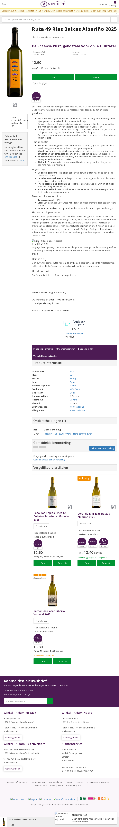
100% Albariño (77, 406)
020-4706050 (10, 157)
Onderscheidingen (65, 348)
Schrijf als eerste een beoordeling (48, 37)
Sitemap (79, 782)
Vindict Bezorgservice (72, 753)
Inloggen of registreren (17, 782)
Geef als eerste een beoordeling (49, 459)
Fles (53, 77)
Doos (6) (96, 77)
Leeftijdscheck (40, 785)
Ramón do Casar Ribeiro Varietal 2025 (49, 612)
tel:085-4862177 (11, 758)
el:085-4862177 (70, 727)
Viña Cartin (75, 389)
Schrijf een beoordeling (102, 448)
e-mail (22, 160)
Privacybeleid (68, 760)
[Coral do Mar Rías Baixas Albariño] (96, 492)
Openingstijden (12, 737)
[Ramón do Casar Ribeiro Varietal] (52, 590)
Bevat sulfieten (77, 410)
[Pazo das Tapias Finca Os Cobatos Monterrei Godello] (52, 492)
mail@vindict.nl (11, 731)
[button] (36, 96)
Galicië (73, 385)
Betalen (65, 756)
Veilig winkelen (55, 782)
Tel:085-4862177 (12, 727)
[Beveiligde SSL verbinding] (92, 798)
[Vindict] (52, 4)
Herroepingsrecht (74, 785)
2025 (72, 392)
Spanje (73, 382)
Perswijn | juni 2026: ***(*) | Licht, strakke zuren (68, 433)
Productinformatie (43, 348)
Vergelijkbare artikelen (45, 356)
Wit (71, 375)
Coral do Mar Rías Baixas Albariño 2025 (93, 515)
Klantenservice (69, 749)
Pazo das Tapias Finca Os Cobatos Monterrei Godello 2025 (51, 516)
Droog (73, 378)
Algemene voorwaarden (98, 782)
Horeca (69, 782)
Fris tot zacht (41, 526)
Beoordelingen (85, 348)
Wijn (72, 371)
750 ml (73, 399)
